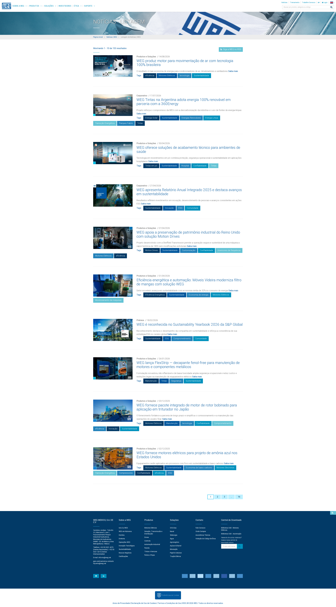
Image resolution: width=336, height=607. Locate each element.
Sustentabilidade (201, 75)
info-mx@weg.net (104, 557)
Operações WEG (124, 542)
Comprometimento (182, 338)
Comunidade (192, 208)
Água (172, 539)
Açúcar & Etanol (175, 546)
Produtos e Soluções (146, 56)
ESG (180, 208)
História (121, 535)
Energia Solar (151, 118)
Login (325, 2)
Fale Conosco (200, 528)
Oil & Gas (173, 528)
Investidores (65, 6)
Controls (147, 541)
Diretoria (122, 539)
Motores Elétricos (167, 75)
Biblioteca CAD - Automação (231, 534)
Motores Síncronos (225, 467)
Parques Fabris (126, 123)
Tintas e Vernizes (150, 551)
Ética (76, 6)
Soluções (49, 6)
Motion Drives (151, 250)
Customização (188, 250)
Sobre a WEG (18, 6)
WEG (5, 6)
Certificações (123, 556)
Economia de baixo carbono (199, 467)
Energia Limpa (211, 118)
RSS (184, 603)
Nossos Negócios (125, 553)
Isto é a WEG (123, 528)
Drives (146, 537)
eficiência (149, 75)
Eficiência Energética (155, 295)
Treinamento (294, 2)
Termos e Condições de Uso (169, 603)
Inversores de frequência (228, 250)
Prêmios (140, 320)
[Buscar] (331, 7)
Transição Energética (105, 123)
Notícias (284, 2)
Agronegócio (174, 542)
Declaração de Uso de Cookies (143, 603)
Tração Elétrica (175, 556)
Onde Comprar (201, 531)
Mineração (173, 549)
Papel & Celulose (176, 553)
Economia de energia (198, 295)
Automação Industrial (152, 544)
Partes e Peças (149, 555)
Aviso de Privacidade (121, 603)
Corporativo (141, 95)
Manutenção (151, 381)
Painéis (147, 548)
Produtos (34, 6)
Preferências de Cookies (170, 595)
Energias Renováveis (191, 118)
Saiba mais (233, 71)
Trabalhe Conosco (308, 2)
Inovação (169, 208)
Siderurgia (173, 535)
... (231, 497)
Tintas (140, 123)
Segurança (176, 381)
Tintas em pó (151, 165)
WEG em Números (125, 531)
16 (239, 497)
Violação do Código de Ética (206, 539)
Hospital (185, 165)
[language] (332, 2)
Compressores (126, 473)
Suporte (88, 6)
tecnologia (184, 75)
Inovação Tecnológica (127, 546)
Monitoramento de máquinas (108, 300)
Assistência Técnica (203, 535)
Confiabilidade (199, 165)
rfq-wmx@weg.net (99, 563)
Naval (172, 531)
